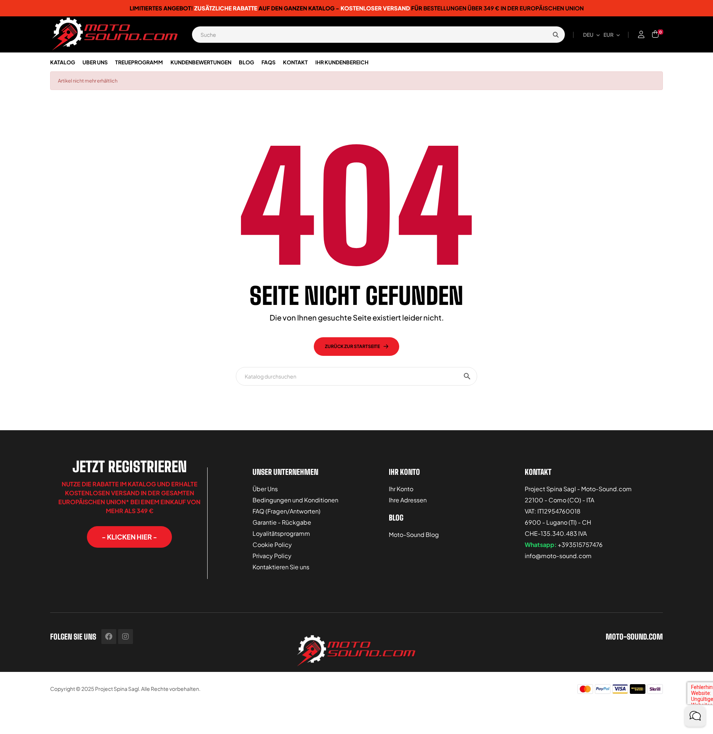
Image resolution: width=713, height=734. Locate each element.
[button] (129, 537)
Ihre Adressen (408, 500)
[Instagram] (125, 636)
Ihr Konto (401, 489)
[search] (555, 34)
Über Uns (265, 489)
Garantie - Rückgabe (282, 522)
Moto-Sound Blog (414, 534)
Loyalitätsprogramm (281, 533)
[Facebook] (108, 636)
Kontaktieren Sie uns (281, 567)
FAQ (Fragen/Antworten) (286, 511)
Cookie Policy (272, 544)
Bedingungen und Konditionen (295, 500)
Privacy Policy (272, 556)
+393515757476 (580, 544)
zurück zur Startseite (352, 346)
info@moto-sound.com (558, 556)
